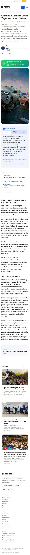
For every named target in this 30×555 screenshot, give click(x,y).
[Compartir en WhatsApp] (6, 53)
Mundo (4, 505)
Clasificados (5, 521)
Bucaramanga (6, 497)
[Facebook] (4, 489)
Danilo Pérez (7, 47)
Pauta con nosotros (7, 524)
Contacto (17, 485)
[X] (12, 489)
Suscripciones (6, 526)
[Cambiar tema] (2, 4)
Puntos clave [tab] (15, 132)
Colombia (4, 503)
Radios (4, 519)
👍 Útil (5, 161)
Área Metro (5, 499)
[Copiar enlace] (9, 53)
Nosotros (4, 515)
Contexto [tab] (23, 132)
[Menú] (27, 7)
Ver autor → (25, 366)
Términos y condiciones (8, 533)
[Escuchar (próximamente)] (13, 53)
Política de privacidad (8, 535)
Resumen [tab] (7, 132)
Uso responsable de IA (8, 540)
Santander (5, 501)
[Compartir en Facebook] (2, 53)
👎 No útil (11, 161)
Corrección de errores (8, 542)
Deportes (4, 508)
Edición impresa (8, 485)
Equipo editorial (6, 517)
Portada (3, 12)
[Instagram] (8, 489)
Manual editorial (6, 537)
